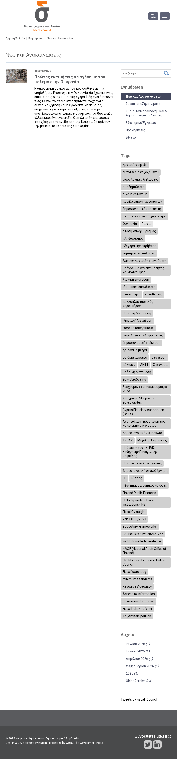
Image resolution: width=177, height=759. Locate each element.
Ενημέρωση (36, 38)
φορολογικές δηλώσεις (140, 179)
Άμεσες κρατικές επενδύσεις (144, 260)
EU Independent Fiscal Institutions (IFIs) (138, 502)
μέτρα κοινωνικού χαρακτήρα (145, 216)
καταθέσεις (153, 294)
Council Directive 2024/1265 (143, 534)
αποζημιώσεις (134, 187)
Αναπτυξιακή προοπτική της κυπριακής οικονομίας (144, 423)
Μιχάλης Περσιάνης (152, 440)
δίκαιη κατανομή (135, 194)
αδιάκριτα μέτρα (135, 357)
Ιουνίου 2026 (138, 651)
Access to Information (139, 594)
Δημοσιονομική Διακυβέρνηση (145, 471)
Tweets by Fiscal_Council (139, 699)
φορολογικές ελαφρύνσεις (143, 335)
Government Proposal (138, 601)
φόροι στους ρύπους (138, 328)
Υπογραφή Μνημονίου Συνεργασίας (139, 400)
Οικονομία (160, 364)
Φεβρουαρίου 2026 (142, 666)
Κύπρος (136, 478)
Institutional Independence (142, 541)
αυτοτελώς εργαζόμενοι (141, 172)
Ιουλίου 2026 (138, 644)
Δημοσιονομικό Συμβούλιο (142, 433)
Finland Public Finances (139, 493)
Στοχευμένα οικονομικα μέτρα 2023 (145, 389)
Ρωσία (146, 224)
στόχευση (159, 357)
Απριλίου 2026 (139, 659)
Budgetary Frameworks (140, 526)
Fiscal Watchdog (134, 572)
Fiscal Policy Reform (137, 608)
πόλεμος (129, 364)
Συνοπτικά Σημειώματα (143, 104)
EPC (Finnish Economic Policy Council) (144, 562)
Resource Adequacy (137, 586)
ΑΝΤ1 (144, 364)
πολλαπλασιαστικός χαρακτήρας (138, 304)
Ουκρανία (130, 224)
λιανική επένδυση (136, 279)
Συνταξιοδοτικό (134, 379)
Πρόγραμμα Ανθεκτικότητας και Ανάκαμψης (143, 270)
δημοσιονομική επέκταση (141, 343)
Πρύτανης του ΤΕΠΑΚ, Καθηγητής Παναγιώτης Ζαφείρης (140, 452)
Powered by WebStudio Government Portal (77, 742)
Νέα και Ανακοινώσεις (143, 96)
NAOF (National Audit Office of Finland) (144, 551)
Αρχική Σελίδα (15, 38)
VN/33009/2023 (134, 519)
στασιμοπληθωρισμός (139, 231)
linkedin (157, 744)
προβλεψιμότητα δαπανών (142, 201)
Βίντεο (131, 137)
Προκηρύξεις (135, 130)
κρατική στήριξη (135, 165)
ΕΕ (124, 478)
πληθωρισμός (133, 238)
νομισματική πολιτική (139, 253)
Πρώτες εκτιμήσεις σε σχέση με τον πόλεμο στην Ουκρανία (69, 79)
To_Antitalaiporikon (137, 616)
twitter (148, 744)
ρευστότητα (131, 294)
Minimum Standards (137, 579)
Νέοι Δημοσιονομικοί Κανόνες (145, 485)
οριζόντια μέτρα (135, 350)
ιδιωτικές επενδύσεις (139, 287)
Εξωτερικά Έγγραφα (141, 123)
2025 (132, 673)
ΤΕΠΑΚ (128, 440)
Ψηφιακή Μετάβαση (137, 320)
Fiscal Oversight (134, 512)
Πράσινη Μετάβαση (137, 313)
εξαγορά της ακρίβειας (139, 246)
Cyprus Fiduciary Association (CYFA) (143, 412)
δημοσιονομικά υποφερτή (142, 209)
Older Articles (139, 681)
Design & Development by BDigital (27, 742)
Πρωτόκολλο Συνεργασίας (142, 463)
